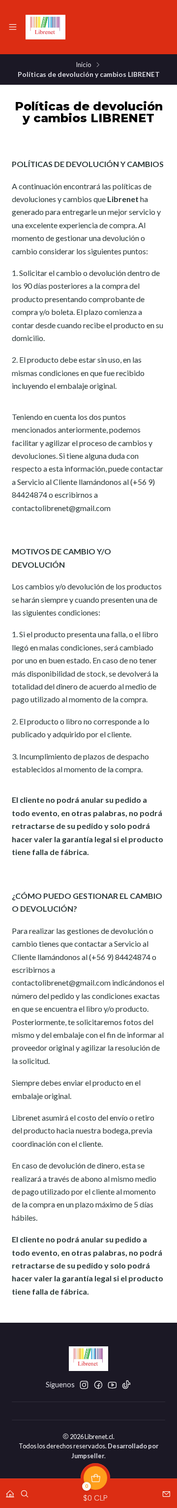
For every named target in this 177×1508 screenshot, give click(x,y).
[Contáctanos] (166, 1490)
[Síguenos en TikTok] (126, 1385)
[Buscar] (24, 1490)
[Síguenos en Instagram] (84, 1385)
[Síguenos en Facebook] (98, 1385)
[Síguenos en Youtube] (112, 1385)
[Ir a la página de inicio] (45, 27)
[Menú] (13, 27)
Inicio (83, 65)
